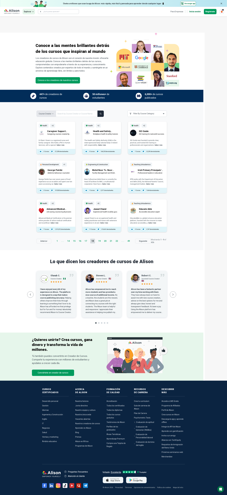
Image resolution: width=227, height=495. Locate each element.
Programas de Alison (84, 446)
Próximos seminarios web (172, 452)
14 (68, 241)
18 (92, 241)
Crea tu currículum (141, 401)
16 (80, 241)
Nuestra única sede (83, 415)
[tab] (96, 323)
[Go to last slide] (30, 294)
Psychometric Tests (142, 418)
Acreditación (112, 401)
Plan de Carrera (140, 413)
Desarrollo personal (50, 401)
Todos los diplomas (114, 410)
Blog (77, 432)
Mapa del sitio (178, 487)
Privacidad (119, 487)
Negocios (46, 428)
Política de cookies (164, 487)
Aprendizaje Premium (116, 439)
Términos (128, 487)
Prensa (78, 437)
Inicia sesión (195, 12)
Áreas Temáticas (114, 434)
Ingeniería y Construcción (52, 415)
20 (105, 241)
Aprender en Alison (83, 428)
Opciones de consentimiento (144, 487)
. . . (62, 241)
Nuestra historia (81, 401)
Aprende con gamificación (172, 431)
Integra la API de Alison (171, 427)
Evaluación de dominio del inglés (145, 443)
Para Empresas (177, 12)
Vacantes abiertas (82, 419)
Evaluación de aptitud (145, 422)
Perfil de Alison (168, 410)
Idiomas (45, 410)
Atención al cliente (76, 476)
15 (74, 241)
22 (117, 241)
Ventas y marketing (50, 437)
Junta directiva (81, 406)
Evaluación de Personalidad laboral (144, 436)
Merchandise (167, 457)
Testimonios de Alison (116, 422)
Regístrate (210, 12)
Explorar (27, 12)
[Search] (40, 11)
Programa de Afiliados (171, 406)
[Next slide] (173, 294)
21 (111, 241)
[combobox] (147, 113)
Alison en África (81, 441)
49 (128, 241)
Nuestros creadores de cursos (87, 423)
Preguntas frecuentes (78, 472)
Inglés (44, 419)
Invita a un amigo (169, 436)
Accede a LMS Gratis (170, 401)
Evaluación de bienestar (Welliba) (143, 428)
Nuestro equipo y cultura (85, 410)
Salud (44, 432)
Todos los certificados (116, 406)
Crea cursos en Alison (170, 415)
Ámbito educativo (49, 441)
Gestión (45, 406)
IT (43, 423)
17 (86, 241)
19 (99, 241)
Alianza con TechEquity (171, 440)
